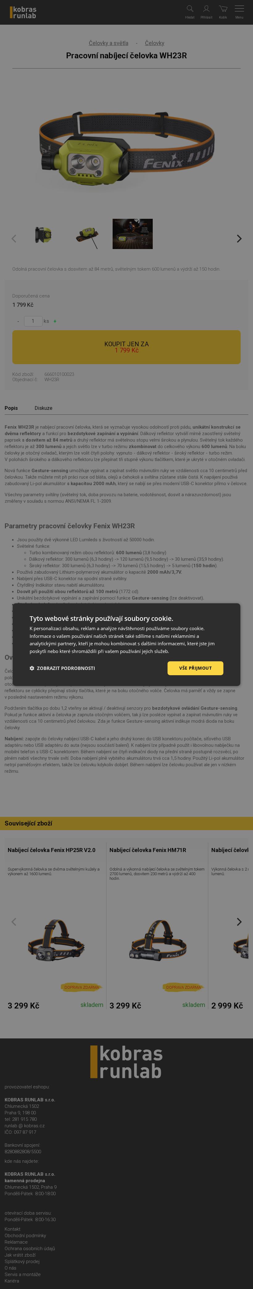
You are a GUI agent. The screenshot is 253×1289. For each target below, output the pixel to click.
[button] (62, 668)
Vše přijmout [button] (195, 668)
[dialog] (126, 644)
